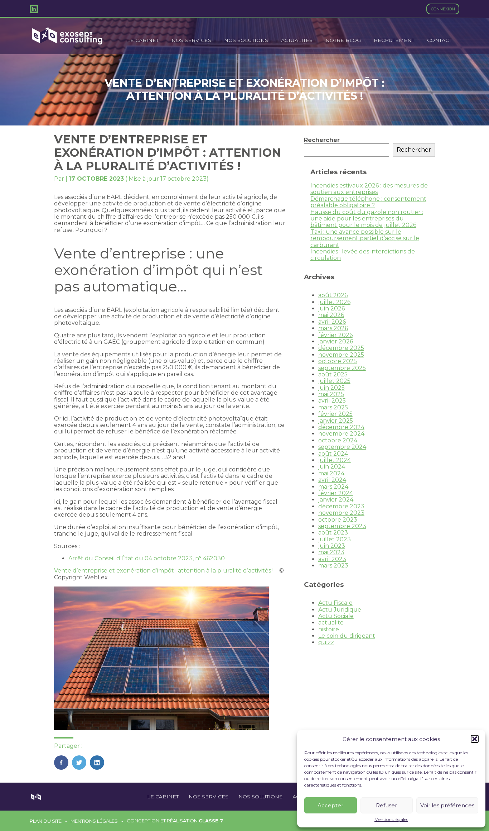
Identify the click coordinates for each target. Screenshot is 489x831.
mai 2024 (331, 473)
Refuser (386, 805)
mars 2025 (333, 407)
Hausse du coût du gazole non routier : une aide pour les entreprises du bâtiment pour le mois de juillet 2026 (366, 219)
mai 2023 (331, 552)
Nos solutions (246, 40)
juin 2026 (331, 308)
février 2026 (335, 335)
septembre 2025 (342, 368)
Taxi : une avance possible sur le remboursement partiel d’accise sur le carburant (364, 238)
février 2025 (335, 413)
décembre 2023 (341, 506)
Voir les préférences (447, 805)
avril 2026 (332, 321)
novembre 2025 (341, 354)
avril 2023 (332, 559)
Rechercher (322, 140)
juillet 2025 (334, 380)
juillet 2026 (334, 302)
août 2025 (333, 374)
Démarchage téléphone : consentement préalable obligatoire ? (368, 202)
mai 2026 (331, 315)
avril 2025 (332, 400)
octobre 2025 (337, 361)
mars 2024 (333, 486)
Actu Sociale (336, 616)
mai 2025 (331, 394)
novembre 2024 (341, 433)
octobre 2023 (337, 519)
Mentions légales (391, 819)
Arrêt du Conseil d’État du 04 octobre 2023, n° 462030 (146, 558)
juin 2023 (331, 545)
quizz (326, 642)
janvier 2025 (335, 420)
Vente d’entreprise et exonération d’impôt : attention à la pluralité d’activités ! (163, 570)
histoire (328, 629)
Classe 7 (211, 820)
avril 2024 (332, 479)
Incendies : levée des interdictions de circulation (362, 254)
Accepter (330, 805)
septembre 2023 (342, 526)
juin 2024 (331, 466)
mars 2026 (333, 328)
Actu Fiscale (335, 602)
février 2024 (335, 493)
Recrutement (394, 40)
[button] (474, 738)
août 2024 (333, 453)
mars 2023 (333, 565)
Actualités (297, 40)
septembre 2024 (342, 446)
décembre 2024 (341, 427)
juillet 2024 (334, 460)
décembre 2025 (341, 348)
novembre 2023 (341, 512)
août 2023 (333, 532)
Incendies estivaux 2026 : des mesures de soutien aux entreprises (369, 188)
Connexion (443, 8)
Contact (439, 40)
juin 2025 (331, 387)
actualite (331, 622)
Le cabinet (143, 40)
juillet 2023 (334, 539)
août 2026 (333, 295)
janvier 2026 (335, 341)
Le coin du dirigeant (346, 635)
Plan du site (46, 821)
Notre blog (343, 40)
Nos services (191, 40)
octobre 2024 (337, 440)
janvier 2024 (335, 499)
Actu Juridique (339, 609)
